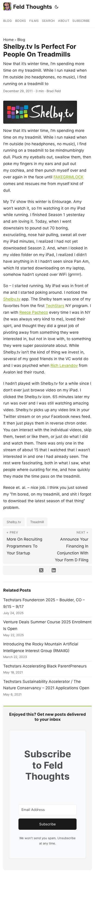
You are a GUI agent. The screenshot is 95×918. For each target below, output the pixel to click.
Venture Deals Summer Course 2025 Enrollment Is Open (47, 625)
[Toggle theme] (56, 7)
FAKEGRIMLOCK (68, 177)
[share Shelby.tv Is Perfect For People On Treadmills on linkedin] (54, 570)
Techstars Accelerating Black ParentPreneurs (45, 666)
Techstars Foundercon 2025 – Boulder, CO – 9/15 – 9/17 (44, 603)
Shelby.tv (11, 299)
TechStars (55, 305)
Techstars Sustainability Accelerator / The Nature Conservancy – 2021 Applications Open (46, 684)
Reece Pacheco (33, 312)
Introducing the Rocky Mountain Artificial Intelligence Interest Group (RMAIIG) (40, 647)
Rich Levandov (64, 365)
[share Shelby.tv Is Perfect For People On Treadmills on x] (41, 570)
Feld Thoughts (32, 6)
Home (8, 39)
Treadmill (37, 522)
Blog (21, 39)
